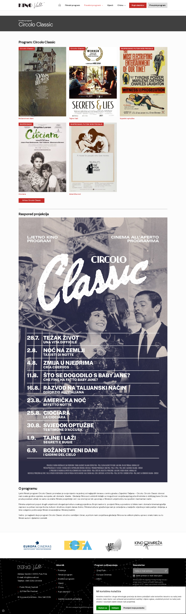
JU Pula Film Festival (28, 591)
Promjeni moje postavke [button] (133, 608)
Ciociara (22, 194)
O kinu (120, 5)
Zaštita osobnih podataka (70, 599)
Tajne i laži (73, 118)
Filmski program (72, 5)
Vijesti (110, 5)
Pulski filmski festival (29, 587)
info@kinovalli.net (31, 577)
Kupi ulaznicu (138, 5)
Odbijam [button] (115, 608)
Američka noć (75, 194)
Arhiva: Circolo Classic (31, 200)
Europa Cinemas (104, 574)
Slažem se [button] (102, 608)
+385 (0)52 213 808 (33, 581)
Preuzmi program (157, 5)
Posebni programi (92, 5)
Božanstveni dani (26, 118)
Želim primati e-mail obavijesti (149, 576)
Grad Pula (101, 570)
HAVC (99, 579)
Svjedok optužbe (127, 118)
